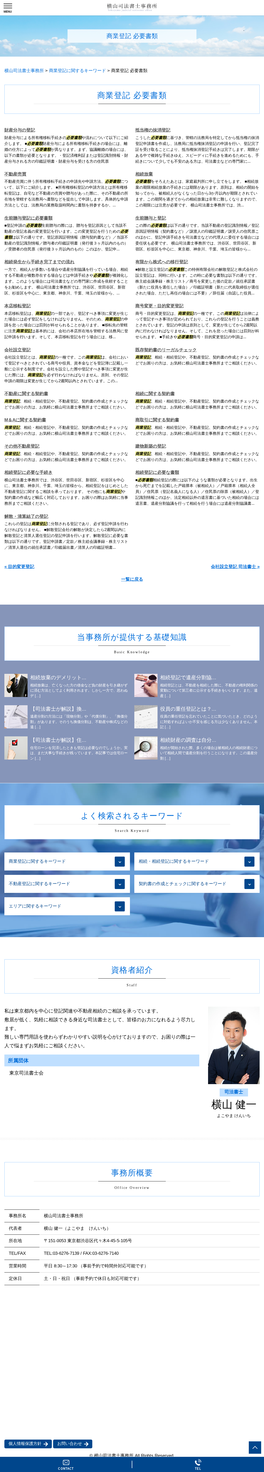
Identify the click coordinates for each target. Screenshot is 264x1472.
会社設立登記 (17, 349)
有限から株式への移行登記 (161, 261)
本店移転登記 (17, 305)
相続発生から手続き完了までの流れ (39, 261)
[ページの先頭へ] (255, 1447)
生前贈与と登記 (150, 218)
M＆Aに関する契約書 (25, 419)
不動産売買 (15, 174)
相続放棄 (144, 174)
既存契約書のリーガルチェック (166, 349)
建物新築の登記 (150, 446)
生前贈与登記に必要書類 (28, 218)
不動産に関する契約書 (26, 393)
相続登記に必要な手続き (28, 472)
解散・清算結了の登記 (26, 516)
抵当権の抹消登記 (152, 130)
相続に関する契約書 (155, 393)
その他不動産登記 (21, 446)
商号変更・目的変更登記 (159, 305)
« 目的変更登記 (19, 566)
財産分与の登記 (19, 130)
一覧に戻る (132, 579)
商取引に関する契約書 (157, 419)
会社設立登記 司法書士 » (235, 566)
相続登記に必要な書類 (157, 472)
